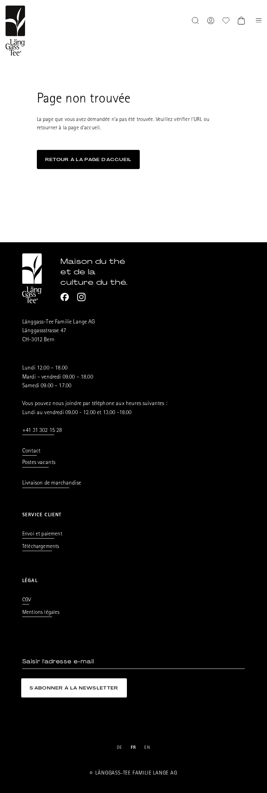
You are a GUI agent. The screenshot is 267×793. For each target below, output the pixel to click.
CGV (26, 600)
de (119, 748)
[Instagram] (81, 297)
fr (133, 748)
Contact (31, 451)
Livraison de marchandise (51, 483)
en (147, 748)
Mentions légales (41, 613)
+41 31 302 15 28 (42, 431)
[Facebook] (64, 297)
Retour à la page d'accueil (88, 159)
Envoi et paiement (42, 534)
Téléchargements (40, 547)
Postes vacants (38, 463)
